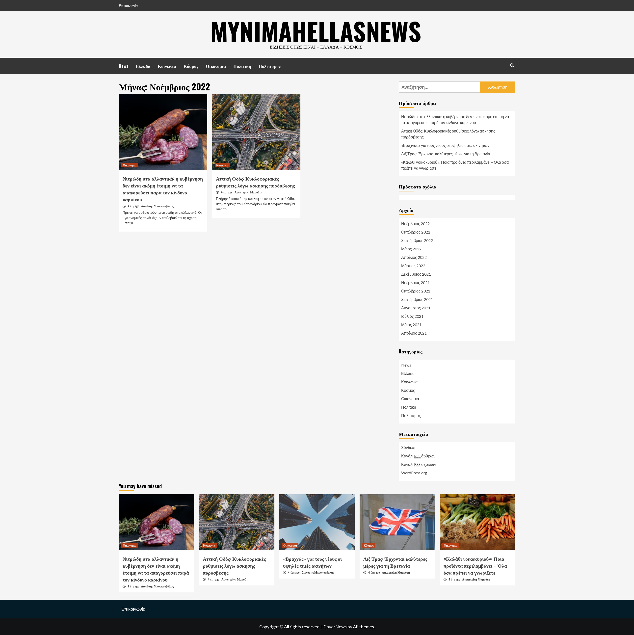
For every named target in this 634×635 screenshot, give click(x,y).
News (123, 66)
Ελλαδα (143, 66)
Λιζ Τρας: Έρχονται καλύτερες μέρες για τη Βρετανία (445, 153)
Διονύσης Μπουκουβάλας (157, 206)
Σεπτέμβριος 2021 (417, 299)
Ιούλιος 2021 (412, 316)
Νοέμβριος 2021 (415, 282)
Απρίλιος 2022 (414, 257)
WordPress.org (414, 472)
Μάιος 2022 (411, 248)
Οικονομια (216, 66)
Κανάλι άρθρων (418, 455)
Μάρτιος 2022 (413, 265)
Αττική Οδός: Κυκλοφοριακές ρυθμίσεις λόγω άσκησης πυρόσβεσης (255, 182)
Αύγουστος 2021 (415, 307)
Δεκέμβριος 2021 (416, 274)
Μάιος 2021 (411, 324)
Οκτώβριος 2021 (415, 291)
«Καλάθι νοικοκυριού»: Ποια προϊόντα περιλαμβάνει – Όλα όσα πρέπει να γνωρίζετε (455, 165)
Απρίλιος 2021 (414, 333)
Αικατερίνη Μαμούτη (249, 192)
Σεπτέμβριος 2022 (417, 240)
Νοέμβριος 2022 (415, 223)
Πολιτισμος (270, 66)
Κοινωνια (167, 66)
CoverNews (335, 626)
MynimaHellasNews (316, 31)
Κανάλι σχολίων (418, 464)
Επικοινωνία (128, 5)
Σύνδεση (409, 447)
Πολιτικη (242, 66)
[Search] (512, 65)
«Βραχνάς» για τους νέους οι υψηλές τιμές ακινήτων (445, 145)
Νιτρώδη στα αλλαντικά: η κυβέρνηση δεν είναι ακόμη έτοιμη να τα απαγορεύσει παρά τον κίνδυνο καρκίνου (163, 189)
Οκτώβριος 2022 (415, 232)
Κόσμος (191, 66)
